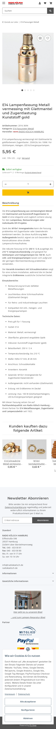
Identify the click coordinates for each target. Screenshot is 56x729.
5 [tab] (34, 90)
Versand (26, 158)
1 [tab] (22, 90)
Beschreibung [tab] (10, 203)
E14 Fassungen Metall (23, 128)
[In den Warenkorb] (4, 31)
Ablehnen (28, 718)
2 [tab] (25, 90)
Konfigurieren (28, 710)
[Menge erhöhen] (50, 184)
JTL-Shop (32, 725)
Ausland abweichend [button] (33, 172)
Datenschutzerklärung (15, 507)
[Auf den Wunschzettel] (48, 38)
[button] (39, 3)
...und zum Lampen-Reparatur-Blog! (28, 617)
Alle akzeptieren (28, 701)
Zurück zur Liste (11, 22)
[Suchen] (50, 11)
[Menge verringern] (5, 184)
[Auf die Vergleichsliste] (40, 38)
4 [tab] (31, 90)
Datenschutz (24, 694)
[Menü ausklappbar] (3, 2)
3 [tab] (28, 90)
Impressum (10, 694)
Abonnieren (43, 520)
